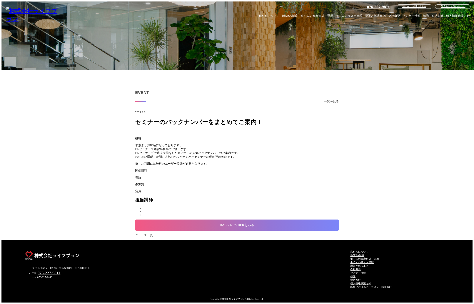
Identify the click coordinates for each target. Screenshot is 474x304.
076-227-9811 (378, 6)
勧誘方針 (437, 15)
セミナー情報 (411, 15)
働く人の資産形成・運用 (317, 15)
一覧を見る (331, 101)
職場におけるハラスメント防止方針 (371, 286)
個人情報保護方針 (458, 15)
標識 (426, 15)
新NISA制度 (290, 15)
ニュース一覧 (144, 235)
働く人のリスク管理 (349, 15)
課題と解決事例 (375, 15)
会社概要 (394, 15)
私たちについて (269, 15)
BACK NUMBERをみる (237, 225)
